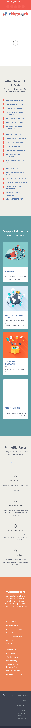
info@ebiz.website (15, 3)
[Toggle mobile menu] (27, 17)
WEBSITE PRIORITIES (12, 408)
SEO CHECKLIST (10, 271)
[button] (15, 100)
